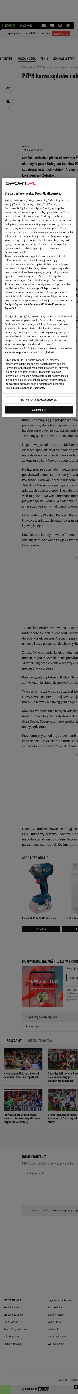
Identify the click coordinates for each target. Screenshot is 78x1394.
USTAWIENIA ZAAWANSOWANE (39, 399)
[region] (39, 297)
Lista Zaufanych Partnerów (29, 387)
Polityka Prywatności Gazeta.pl (23, 304)
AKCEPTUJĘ (39, 410)
